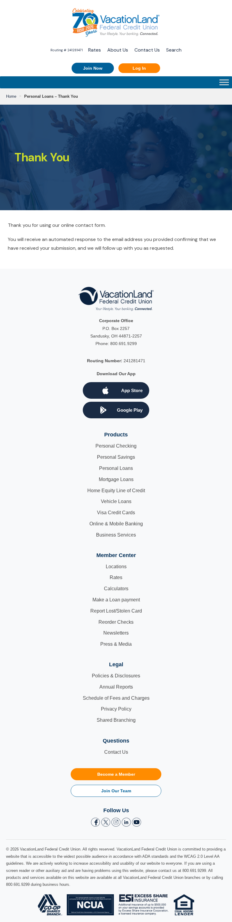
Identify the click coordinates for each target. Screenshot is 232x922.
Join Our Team (116, 790)
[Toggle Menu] (224, 82)
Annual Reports (116, 686)
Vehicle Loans (116, 501)
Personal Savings (116, 457)
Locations (116, 566)
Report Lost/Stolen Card (116, 610)
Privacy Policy (116, 708)
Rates (94, 50)
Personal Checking (116, 445)
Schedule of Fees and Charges (116, 698)
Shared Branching (116, 720)
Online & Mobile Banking (116, 523)
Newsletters (116, 632)
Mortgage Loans (116, 479)
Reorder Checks (116, 622)
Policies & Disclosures (116, 675)
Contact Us (147, 50)
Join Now (92, 68)
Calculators (116, 588)
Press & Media (116, 644)
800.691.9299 (123, 343)
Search (174, 50)
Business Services (116, 534)
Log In (139, 68)
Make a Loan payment (116, 599)
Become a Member (116, 774)
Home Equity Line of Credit (116, 490)
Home (11, 96)
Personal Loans (116, 468)
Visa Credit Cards (116, 512)
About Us (117, 50)
